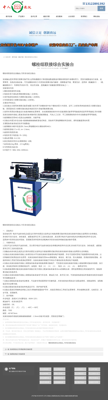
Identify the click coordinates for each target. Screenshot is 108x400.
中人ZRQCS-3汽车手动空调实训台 (59, 369)
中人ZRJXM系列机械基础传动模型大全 (45, 373)
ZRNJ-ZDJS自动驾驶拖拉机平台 (59, 373)
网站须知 (96, 16)
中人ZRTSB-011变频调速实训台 (94, 369)
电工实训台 (61, 396)
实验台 (18, 73)
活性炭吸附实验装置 (45, 378)
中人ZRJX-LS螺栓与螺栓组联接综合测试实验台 (94, 373)
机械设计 (92, 82)
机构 (46, 240)
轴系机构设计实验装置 (17, 354)
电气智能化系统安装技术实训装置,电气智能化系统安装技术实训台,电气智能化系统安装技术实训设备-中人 (80, 378)
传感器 (36, 79)
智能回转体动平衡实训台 (59, 378)
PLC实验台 (48, 396)
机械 (44, 85)
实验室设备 (54, 396)
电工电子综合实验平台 (80, 382)
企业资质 (71, 16)
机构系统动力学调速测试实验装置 (21, 349)
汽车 (23, 73)
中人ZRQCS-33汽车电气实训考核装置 (80, 373)
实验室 (52, 85)
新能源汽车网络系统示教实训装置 (94, 382)
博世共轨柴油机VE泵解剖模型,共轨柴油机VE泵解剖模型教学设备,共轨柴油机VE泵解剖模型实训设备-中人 (94, 378)
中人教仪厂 (65, 68)
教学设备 (9, 16)
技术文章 (34, 16)
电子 (57, 254)
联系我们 (84, 16)
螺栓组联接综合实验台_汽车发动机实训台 (62, 343)
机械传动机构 (68, 396)
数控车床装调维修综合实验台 (45, 382)
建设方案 (46, 16)
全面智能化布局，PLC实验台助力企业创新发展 (59, 382)
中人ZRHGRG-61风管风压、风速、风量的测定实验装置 (45, 369)
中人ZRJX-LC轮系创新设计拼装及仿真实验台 (80, 369)
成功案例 (59, 16)
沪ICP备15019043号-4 (38, 396)
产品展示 (21, 16)
